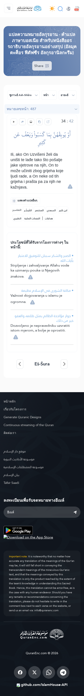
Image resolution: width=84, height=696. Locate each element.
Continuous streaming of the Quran (29, 425)
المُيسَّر (28, 210)
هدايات (49, 218)
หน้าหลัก (9, 401)
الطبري (17, 218)
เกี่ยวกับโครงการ (15, 409)
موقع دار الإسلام (15, 451)
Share (39, 65)
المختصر (39, 210)
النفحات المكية (32, 218)
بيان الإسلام (11, 475)
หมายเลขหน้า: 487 (21, 109)
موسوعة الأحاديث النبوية (19, 459)
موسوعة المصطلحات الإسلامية (24, 467)
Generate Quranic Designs (22, 417)
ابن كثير (63, 210)
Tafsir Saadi (11, 483)
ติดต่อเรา (10, 433)
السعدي (51, 210)
